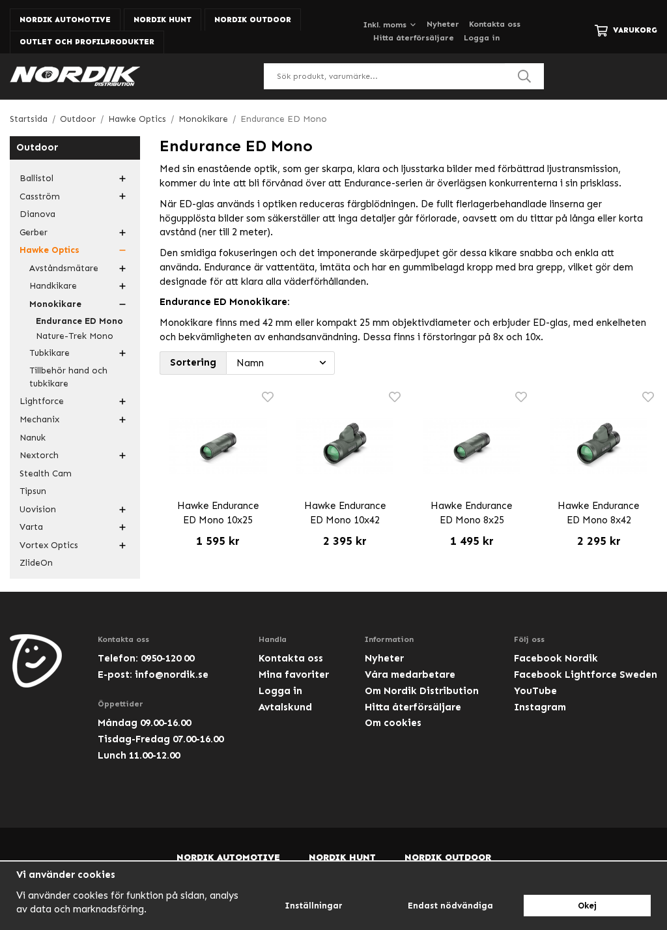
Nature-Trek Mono (74, 335)
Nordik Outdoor (252, 19)
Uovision (38, 509)
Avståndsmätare (63, 268)
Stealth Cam (46, 473)
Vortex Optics (49, 545)
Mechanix (39, 419)
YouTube (535, 691)
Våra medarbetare (410, 674)
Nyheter (443, 24)
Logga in (482, 37)
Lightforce (42, 401)
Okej (587, 905)
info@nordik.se (171, 674)
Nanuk (33, 437)
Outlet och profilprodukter (87, 41)
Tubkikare (49, 352)
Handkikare (53, 285)
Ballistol (36, 178)
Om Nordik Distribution (422, 691)
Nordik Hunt (163, 19)
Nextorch (39, 455)
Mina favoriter (294, 674)
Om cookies (393, 723)
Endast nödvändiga (450, 905)
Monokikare (55, 304)
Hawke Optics (49, 249)
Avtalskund (285, 707)
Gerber (34, 232)
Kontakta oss (494, 24)
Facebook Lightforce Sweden (585, 674)
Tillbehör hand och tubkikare (68, 377)
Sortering (193, 362)
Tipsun (33, 491)
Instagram (540, 707)
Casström (40, 196)
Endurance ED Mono (79, 321)
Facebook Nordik (556, 658)
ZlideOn (36, 562)
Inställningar (314, 905)
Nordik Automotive (65, 19)
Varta (31, 526)
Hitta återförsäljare (413, 37)
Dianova (37, 214)
